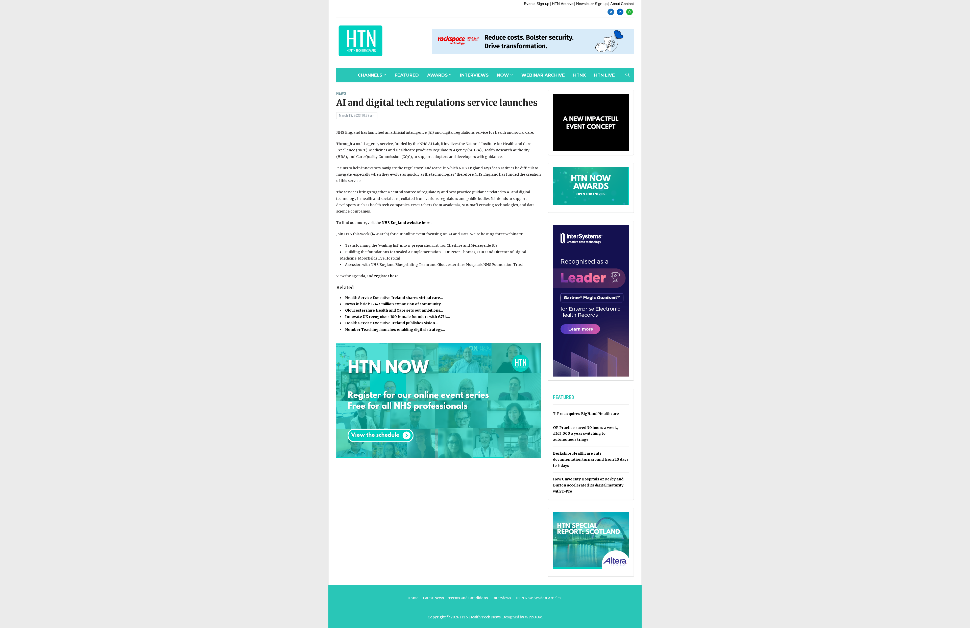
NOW (503, 75)
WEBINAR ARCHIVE (543, 75)
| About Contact (621, 3)
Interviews (474, 75)
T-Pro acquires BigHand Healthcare (586, 413)
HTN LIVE (604, 75)
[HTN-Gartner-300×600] (591, 300)
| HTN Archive (561, 3)
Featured (407, 75)
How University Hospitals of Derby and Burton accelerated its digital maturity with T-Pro (588, 485)
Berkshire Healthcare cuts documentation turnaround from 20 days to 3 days (590, 459)
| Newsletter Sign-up (591, 3)
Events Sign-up (536, 3)
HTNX (579, 75)
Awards (437, 75)
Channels (370, 75)
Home (412, 598)
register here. (387, 276)
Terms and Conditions (468, 598)
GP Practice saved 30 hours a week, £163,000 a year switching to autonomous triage (585, 433)
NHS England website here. (406, 222)
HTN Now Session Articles (538, 598)
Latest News (433, 598)
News (341, 93)
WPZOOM (534, 617)
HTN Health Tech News (480, 617)
